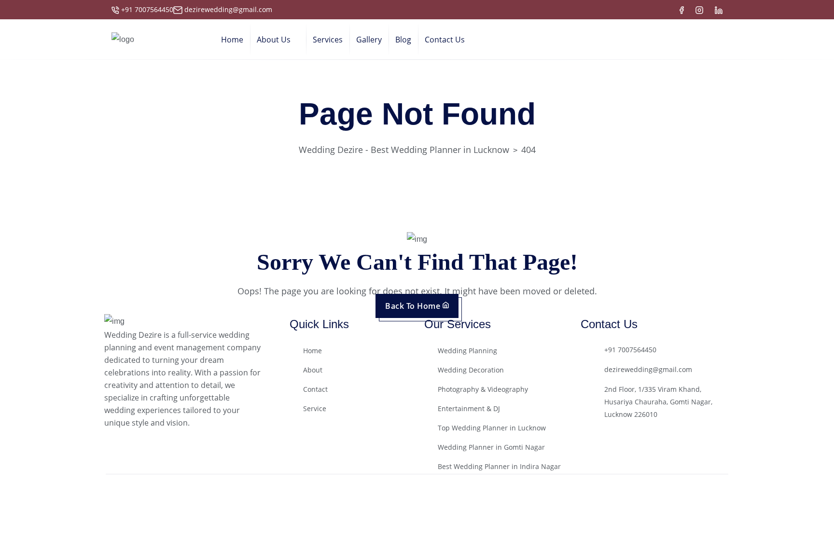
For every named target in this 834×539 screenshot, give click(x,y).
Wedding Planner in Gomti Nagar (491, 447)
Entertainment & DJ (469, 408)
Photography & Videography (483, 389)
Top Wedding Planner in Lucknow (492, 427)
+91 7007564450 (147, 9)
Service (314, 408)
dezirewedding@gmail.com (228, 9)
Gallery (369, 39)
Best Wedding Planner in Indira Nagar (499, 466)
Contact (315, 389)
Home (232, 39)
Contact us (445, 39)
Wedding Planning (467, 350)
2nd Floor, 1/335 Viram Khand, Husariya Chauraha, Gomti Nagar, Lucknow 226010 (658, 402)
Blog (403, 39)
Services (328, 39)
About (312, 369)
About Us (274, 39)
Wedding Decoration (471, 369)
